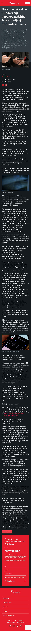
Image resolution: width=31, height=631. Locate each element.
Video (27, 2)
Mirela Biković (6, 77)
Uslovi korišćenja (11, 622)
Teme (5, 611)
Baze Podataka (9, 616)
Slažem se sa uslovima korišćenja (15, 577)
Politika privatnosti (20, 622)
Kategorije (7, 602)
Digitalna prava (6, 532)
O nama (6, 598)
